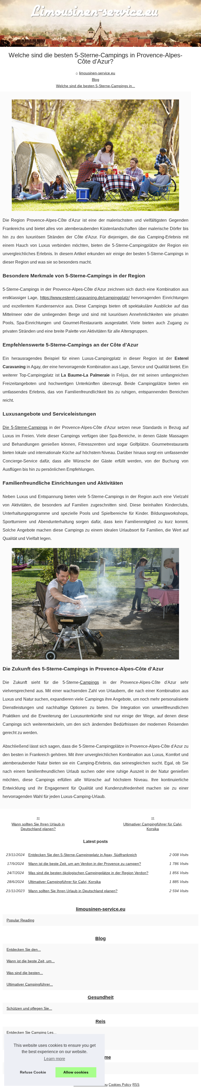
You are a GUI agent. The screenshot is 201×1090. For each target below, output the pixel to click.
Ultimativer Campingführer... (30, 984)
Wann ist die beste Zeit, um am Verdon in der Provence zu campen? (84, 863)
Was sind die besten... (25, 973)
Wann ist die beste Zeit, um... (31, 961)
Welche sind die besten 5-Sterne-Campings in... (95, 86)
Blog (95, 79)
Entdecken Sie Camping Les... (32, 1032)
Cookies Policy (120, 1085)
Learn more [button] (54, 1059)
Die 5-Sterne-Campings (25, 427)
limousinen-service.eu (97, 73)
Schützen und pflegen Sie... (29, 1008)
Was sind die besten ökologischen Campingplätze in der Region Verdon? (88, 873)
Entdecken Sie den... (24, 949)
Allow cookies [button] (75, 1072)
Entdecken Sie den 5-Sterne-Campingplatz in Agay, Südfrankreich (82, 855)
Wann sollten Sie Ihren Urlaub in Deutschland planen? (38, 826)
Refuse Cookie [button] (33, 1072)
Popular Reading (20, 920)
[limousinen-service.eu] (100, 23)
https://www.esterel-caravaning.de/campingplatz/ (85, 297)
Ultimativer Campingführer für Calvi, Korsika (152, 826)
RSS (135, 1085)
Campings (89, 682)
